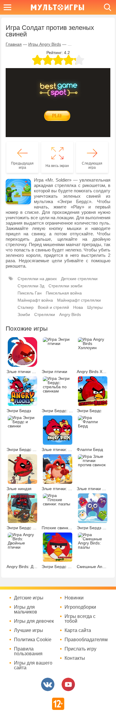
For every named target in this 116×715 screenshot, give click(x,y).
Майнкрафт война (35, 300)
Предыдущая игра (22, 165)
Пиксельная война (64, 293)
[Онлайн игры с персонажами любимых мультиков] (57, 7)
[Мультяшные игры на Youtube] (68, 684)
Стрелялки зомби (65, 286)
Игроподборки (80, 607)
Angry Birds (70, 314)
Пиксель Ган (30, 293)
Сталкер (26, 307)
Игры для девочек (34, 621)
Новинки (74, 598)
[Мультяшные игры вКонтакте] (47, 684)
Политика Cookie (32, 639)
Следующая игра (92, 165)
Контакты (75, 658)
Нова (78, 307)
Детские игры (28, 598)
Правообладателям (86, 639)
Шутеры (95, 307)
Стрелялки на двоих (37, 279)
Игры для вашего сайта (33, 665)
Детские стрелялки (79, 279)
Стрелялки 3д (31, 286)
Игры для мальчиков (25, 609)
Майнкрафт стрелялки (79, 300)
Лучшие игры (28, 630)
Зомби (24, 314)
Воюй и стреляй (53, 307)
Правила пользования (28, 651)
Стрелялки (44, 314)
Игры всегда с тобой (80, 619)
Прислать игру (80, 649)
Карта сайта (78, 630)
